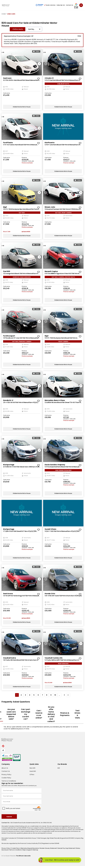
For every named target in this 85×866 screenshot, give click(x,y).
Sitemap (35, 850)
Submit (9, 817)
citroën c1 (49, 78)
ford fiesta (8, 142)
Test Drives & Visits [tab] (77, 714)
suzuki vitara (50, 529)
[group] (22, 62)
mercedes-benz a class (55, 400)
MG (59, 768)
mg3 (5, 207)
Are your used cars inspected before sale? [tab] (11, 714)
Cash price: (6, 93)
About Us (5, 768)
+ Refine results (17, 29)
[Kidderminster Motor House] (6, 5)
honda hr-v (8, 400)
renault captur (51, 271)
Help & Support (27, 850)
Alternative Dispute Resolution (30, 848)
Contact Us (69, 5)
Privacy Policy (6, 774)
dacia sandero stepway (55, 464)
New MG (32, 768)
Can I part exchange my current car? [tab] (25, 714)
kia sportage (8, 464)
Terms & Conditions (9, 781)
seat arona (8, 593)
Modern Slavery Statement (48, 848)
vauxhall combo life (53, 658)
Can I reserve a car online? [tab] (38, 714)
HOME (4, 14)
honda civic (50, 593)
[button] (39, 63)
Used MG (33, 771)
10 (55, 695)
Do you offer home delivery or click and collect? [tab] (51, 714)
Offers (32, 774)
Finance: (24, 157)
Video (37, 51)
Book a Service (50, 5)
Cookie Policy (6, 778)
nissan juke (50, 207)
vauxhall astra (9, 658)
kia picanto (49, 142)
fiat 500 (6, 271)
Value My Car (60, 5)
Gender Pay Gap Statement (66, 848)
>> (68, 695)
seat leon (7, 78)
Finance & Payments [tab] (64, 714)
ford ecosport (9, 336)
